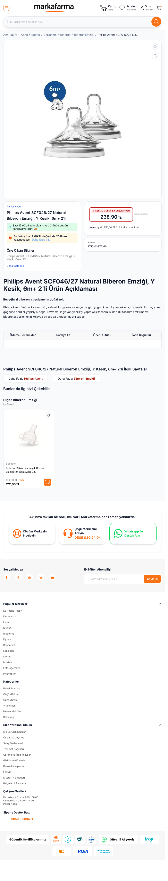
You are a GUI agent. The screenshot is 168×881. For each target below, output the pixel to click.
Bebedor (11, 463)
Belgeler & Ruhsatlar (15, 783)
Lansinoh (8, 650)
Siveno (7, 627)
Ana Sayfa (10, 34)
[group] (82, 119)
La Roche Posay (12, 610)
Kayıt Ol (152, 579)
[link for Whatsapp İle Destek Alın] (133, 533)
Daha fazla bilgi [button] (16, 265)
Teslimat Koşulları (13, 748)
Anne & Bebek (30, 34)
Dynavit (7, 639)
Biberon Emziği (84, 34)
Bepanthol (9, 645)
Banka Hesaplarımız (15, 766)
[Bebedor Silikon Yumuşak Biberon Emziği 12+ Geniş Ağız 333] (28, 435)
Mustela (7, 662)
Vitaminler (9, 705)
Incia (6, 622)
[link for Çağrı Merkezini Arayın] (82, 533)
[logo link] (54, 7)
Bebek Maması (11, 688)
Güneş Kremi (10, 699)
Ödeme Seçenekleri (23, 335)
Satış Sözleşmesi (13, 743)
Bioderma (9, 633)
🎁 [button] (38, 238)
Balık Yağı (9, 717)
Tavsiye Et (63, 335)
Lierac (7, 656)
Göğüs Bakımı (11, 694)
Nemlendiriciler (12, 711)
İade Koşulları (141, 335)
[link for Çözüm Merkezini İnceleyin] (32, 533)
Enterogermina (11, 667)
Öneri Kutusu (102, 335)
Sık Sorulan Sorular (14, 731)
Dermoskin (9, 616)
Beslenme (50, 34)
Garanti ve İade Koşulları (17, 754)
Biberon (65, 34)
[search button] (156, 22)
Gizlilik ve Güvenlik (14, 760)
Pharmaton (9, 673)
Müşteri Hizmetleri (14, 777)
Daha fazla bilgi (41, 239)
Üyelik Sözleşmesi (14, 737)
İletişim (7, 771)
